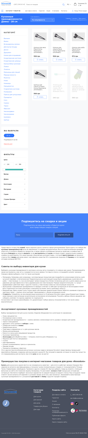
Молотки (7, 78)
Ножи (6, 80)
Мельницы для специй (12, 72)
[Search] (63, 5)
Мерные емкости (10, 75)
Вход (76, 10)
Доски (6, 50)
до (16, 164)
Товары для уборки (41, 406)
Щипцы (6, 120)
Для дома (37, 403)
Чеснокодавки (9, 111)
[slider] (3, 169)
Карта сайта (56, 419)
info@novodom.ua (77, 398)
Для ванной (38, 399)
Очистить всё (8, 144)
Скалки (6, 103)
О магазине (55, 10)
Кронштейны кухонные (12, 64)
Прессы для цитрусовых (12, 94)
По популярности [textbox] (38, 20)
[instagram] (72, 403)
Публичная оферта (58, 415)
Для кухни (82, 18)
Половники (8, 92)
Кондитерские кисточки (12, 58)
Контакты (64, 10)
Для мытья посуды (10, 47)
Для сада (37, 409)
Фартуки (7, 108)
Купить (41, 59)
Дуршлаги (7, 52)
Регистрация (83, 10)
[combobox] (70, 4)
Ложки (6, 66)
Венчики (7, 38)
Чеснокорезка (9, 114)
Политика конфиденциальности (60, 411)
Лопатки (7, 69)
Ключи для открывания (12, 55)
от (4, 164)
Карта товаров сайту (59, 422)
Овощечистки (9, 86)
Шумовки (7, 117)
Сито (5, 100)
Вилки (6, 41)
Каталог (74, 18)
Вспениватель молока (12, 44)
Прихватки (8, 97)
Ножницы (7, 83)
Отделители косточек (12, 89)
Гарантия (42, 10)
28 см (8, 135)
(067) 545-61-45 (19, 4)
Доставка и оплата (31, 10)
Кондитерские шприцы (12, 61)
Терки (6, 106)
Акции (48, 10)
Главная (68, 18)
